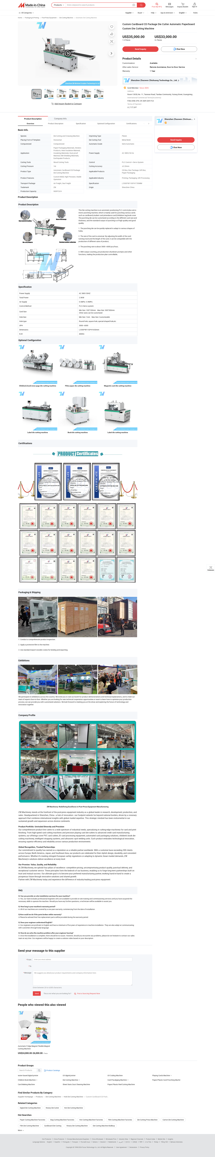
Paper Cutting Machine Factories (32, 1120)
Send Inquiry (140, 49)
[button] (144, 123)
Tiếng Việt (164, 1142)
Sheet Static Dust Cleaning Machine (76, 1084)
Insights (170, 1139)
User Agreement (121, 1147)
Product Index (150, 1139)
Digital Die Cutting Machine (30, 1108)
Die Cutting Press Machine (147, 1120)
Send (37, 993)
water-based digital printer (28, 1075)
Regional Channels (137, 1139)
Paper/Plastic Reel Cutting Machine (121, 1084)
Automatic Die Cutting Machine (86, 18)
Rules (195, 13)
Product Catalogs (53, 1070)
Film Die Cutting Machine (29, 1125)
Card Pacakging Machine (117, 1080)
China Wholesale (97, 1139)
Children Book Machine (27, 1080)
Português (66, 1142)
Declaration (133, 1147)
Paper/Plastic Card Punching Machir (166, 1080)
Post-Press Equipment (49, 18)
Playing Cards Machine (161, 1075)
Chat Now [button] (180, 49)
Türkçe (156, 1142)
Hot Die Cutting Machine (73, 1108)
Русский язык (85, 1142)
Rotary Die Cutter (52, 1108)
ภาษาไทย (148, 1142)
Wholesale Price (111, 1139)
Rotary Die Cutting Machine (77, 1125)
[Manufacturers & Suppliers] (31, 5)
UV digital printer (69, 1075)
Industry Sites (123, 1139)
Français (75, 1142)
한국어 (127, 1142)
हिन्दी (141, 1142)
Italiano (95, 1142)
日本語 (135, 1142)
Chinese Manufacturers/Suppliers (78, 1139)
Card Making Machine (26, 1084)
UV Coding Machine (115, 1075)
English (49, 1142)
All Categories (26, 13)
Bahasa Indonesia (176, 1142)
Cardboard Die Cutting (52, 1125)
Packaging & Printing (32, 18)
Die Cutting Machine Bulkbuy (104, 1125)
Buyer (140, 13)
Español (57, 1142)
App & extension (167, 13)
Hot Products (46, 1139)
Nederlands (112, 1142)
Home (20, 18)
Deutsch (103, 1142)
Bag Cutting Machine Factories (62, 1120)
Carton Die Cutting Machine (173, 1120)
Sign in (194, 6)
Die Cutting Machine (66, 18)
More (20, 1130)
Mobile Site (161, 1139)
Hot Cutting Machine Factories (91, 1120)
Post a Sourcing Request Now (87, 993)
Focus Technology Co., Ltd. (91, 1147)
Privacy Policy (144, 1147)
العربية (121, 1142)
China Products (59, 1139)
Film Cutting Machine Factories (120, 1120)
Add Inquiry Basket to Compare (68, 103)
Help (152, 13)
